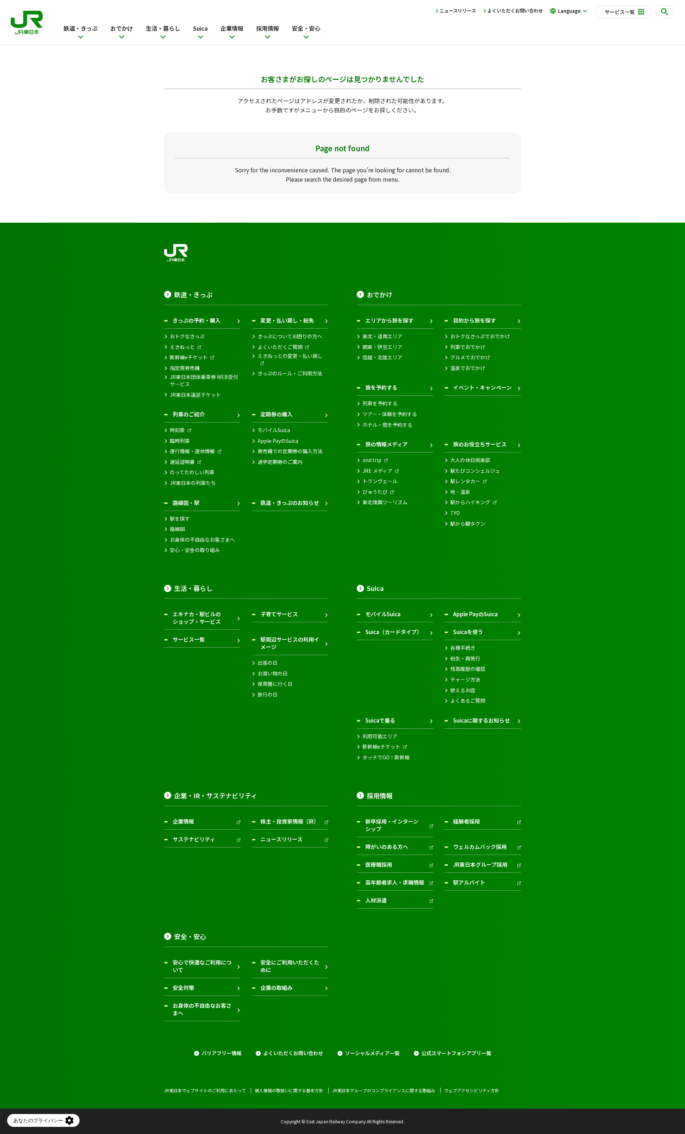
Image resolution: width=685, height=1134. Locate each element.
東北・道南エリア (382, 336)
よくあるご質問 (467, 700)
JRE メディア (377, 470)
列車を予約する (379, 403)
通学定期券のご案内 (280, 462)
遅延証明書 (182, 462)
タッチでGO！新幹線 (386, 757)
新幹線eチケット (189, 357)
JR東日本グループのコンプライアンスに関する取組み (383, 1090)
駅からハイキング (470, 502)
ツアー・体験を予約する (389, 414)
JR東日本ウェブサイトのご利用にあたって (205, 1090)
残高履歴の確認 (467, 668)
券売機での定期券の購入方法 (290, 451)
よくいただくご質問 (280, 347)
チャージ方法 (465, 679)
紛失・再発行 (465, 658)
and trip (371, 460)
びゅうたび (374, 491)
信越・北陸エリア (382, 357)
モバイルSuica (274, 430)
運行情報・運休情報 (192, 451)
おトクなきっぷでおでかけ (480, 336)
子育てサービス (279, 614)
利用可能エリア (379, 736)
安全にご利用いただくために (289, 965)
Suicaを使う (468, 632)
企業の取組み (276, 987)
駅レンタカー (465, 481)
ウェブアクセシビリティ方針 (471, 1090)
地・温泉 (460, 491)
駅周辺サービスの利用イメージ (289, 643)
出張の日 (268, 662)
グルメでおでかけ (470, 357)
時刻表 (177, 430)
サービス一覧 (189, 639)
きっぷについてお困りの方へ (290, 336)
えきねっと (182, 347)
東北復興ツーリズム (384, 502)
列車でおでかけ (467, 347)
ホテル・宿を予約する (387, 424)
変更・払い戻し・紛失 (287, 320)
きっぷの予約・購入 (196, 320)
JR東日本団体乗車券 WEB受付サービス (204, 381)
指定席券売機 (185, 368)
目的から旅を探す (474, 320)
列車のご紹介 (189, 414)
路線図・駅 (186, 502)
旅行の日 (268, 694)
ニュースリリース (458, 10)
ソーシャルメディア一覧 (372, 1053)
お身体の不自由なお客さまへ (202, 539)
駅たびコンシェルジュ (475, 470)
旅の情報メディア (386, 444)
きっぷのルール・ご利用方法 (290, 373)
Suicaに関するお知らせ (481, 720)
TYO (455, 513)
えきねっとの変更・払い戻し (290, 356)
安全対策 (183, 987)
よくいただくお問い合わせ (515, 10)
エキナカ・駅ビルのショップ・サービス (197, 617)
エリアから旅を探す (389, 320)
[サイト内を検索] (664, 11)
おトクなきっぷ (187, 336)
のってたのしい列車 (192, 472)
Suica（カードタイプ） (393, 632)
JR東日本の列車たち (193, 483)
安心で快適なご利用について (202, 965)
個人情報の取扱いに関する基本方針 (289, 1090)
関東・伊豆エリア (382, 347)
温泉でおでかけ (467, 368)
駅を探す (180, 518)
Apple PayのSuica (278, 440)
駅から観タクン (467, 523)
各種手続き (462, 647)
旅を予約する (381, 387)
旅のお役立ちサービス (480, 444)
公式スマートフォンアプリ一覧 (456, 1053)
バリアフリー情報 (222, 1053)
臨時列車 (180, 440)
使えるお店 (462, 690)
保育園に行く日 (275, 683)
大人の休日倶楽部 (470, 460)
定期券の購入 (276, 414)
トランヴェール (379, 481)
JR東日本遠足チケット (195, 394)
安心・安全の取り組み (195, 550)
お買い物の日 (273, 673)
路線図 (177, 529)
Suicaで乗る (380, 720)
